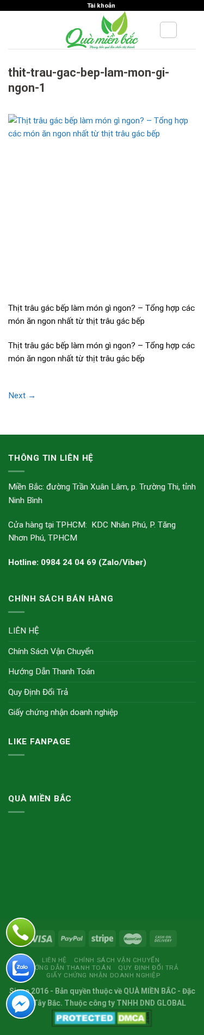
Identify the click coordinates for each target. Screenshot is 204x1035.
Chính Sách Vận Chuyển (51, 651)
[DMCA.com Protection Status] (102, 1017)
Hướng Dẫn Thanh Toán (51, 671)
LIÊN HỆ (23, 631)
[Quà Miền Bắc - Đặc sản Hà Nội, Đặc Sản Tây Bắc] (102, 30)
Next (22, 395)
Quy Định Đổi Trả (38, 692)
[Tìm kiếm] (168, 30)
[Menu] (14, 30)
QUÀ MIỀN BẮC (149, 991)
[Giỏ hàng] (190, 30)
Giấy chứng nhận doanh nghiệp (63, 712)
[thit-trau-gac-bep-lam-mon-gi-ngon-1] (102, 207)
